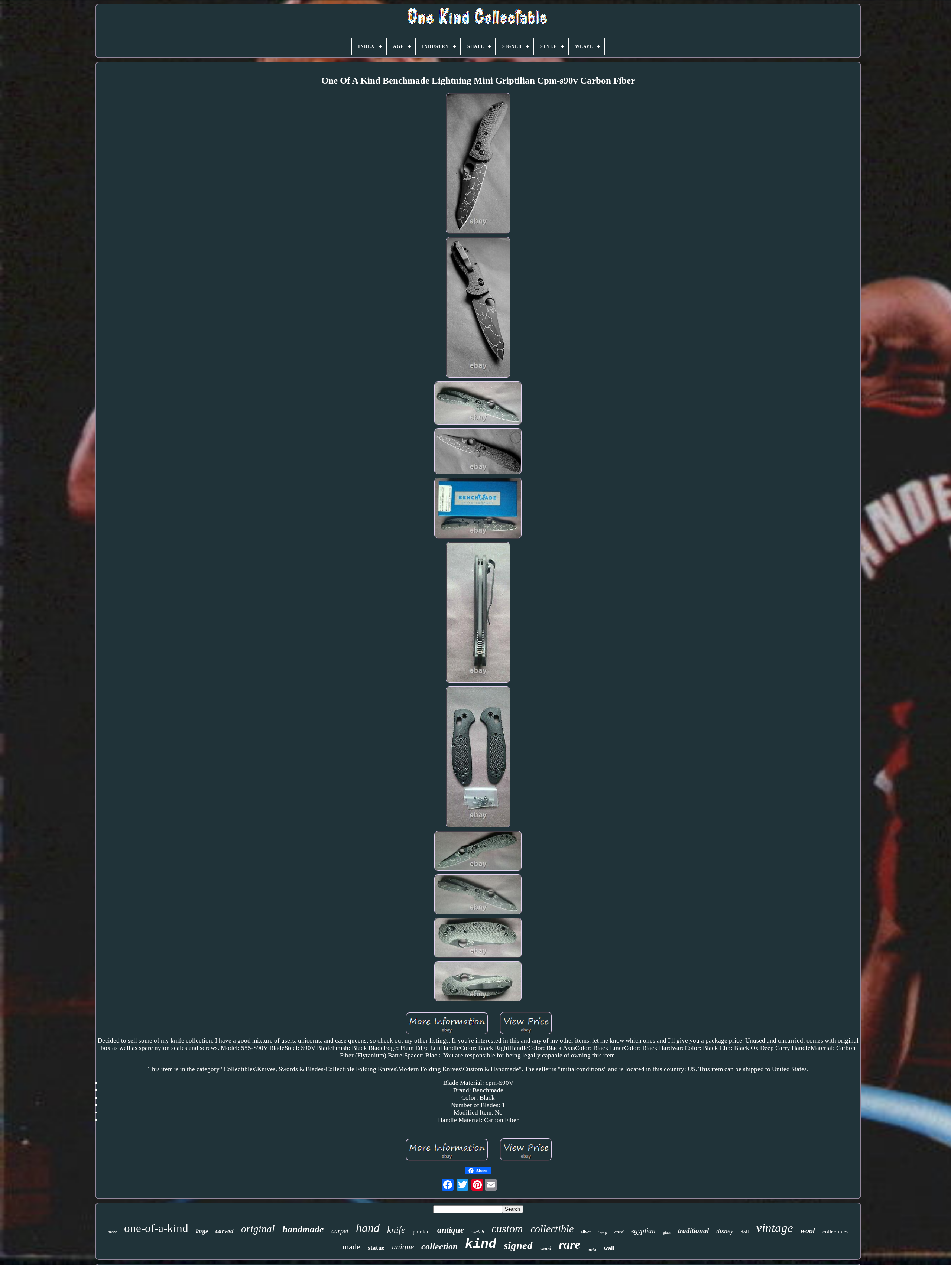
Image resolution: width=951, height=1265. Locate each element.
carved (224, 1231)
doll (745, 1232)
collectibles (835, 1232)
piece (112, 1232)
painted (421, 1232)
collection (439, 1246)
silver (586, 1232)
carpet (339, 1231)
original (258, 1229)
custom (507, 1228)
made (351, 1246)
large (202, 1231)
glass (667, 1232)
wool (808, 1230)
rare (569, 1244)
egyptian (643, 1231)
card (619, 1232)
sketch (477, 1232)
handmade (303, 1229)
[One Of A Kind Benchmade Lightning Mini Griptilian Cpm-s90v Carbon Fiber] (478, 164)
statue (376, 1247)
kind (480, 1244)
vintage (774, 1228)
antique (450, 1230)
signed (518, 1245)
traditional (693, 1231)
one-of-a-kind (156, 1228)
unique (403, 1246)
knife (396, 1230)
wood (545, 1248)
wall (609, 1248)
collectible (552, 1229)
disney (724, 1231)
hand (368, 1228)
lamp (602, 1232)
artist (592, 1249)
